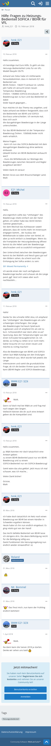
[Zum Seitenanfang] (46, 742)
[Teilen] (47, 31)
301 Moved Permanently (14, 266)
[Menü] (47, 3)
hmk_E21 (9, 26)
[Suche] (33, 3)
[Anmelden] (40, 3)
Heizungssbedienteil (11, 719)
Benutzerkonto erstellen (25, 689)
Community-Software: (25, 742)
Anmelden (25, 696)
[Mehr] (46, 54)
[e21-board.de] (5, 3)
